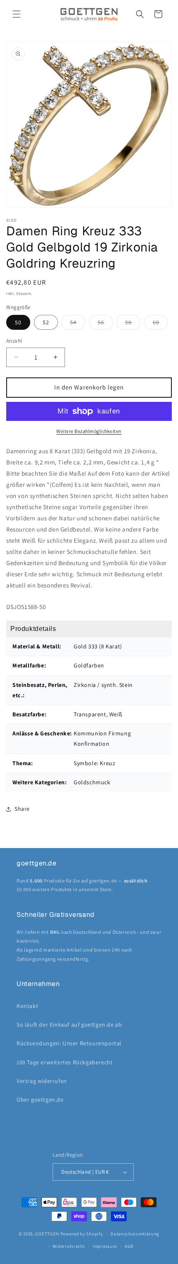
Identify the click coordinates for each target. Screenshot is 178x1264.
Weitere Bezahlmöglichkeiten (89, 431)
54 (77, 324)
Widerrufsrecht (69, 1246)
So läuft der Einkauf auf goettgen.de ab (69, 1024)
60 (160, 324)
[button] (16, 14)
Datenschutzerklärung (135, 1234)
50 (18, 322)
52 (46, 322)
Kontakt (27, 1006)
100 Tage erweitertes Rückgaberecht (65, 1062)
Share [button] (22, 808)
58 (132, 324)
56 (105, 324)
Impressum (105, 1246)
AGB (129, 1246)
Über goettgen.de (40, 1099)
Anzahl (14, 340)
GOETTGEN (47, 1233)
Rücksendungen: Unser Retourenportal (69, 1043)
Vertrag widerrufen (42, 1081)
